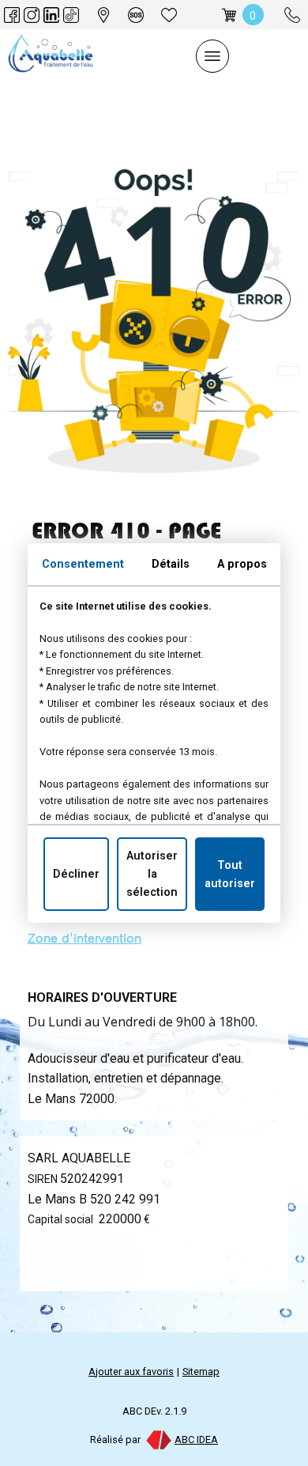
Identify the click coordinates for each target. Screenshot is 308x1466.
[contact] (136, 15)
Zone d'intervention (84, 937)
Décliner (76, 874)
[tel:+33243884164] (292, 15)
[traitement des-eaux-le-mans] (103, 15)
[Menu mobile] (212, 56)
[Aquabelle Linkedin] (51, 15)
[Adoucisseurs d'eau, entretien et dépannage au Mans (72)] (50, 56)
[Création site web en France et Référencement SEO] (158, 1439)
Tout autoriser (230, 874)
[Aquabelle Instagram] (31, 15)
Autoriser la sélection (152, 874)
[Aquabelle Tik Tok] (71, 15)
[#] (169, 15)
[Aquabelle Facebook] (12, 15)
